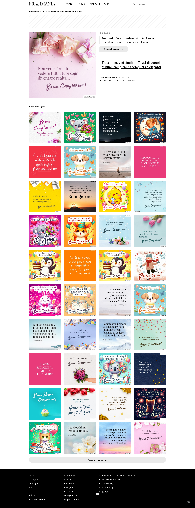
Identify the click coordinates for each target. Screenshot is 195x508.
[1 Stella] (100, 33)
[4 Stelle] (107, 33)
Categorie (34, 479)
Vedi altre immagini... (98, 460)
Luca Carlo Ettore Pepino (113, 80)
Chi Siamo (69, 475)
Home (32, 475)
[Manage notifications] (189, 502)
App (31, 487)
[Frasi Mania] (42, 3)
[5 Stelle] (109, 33)
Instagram (69, 487)
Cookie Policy (106, 487)
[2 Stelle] (102, 33)
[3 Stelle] (105, 33)
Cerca (32, 491)
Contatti (68, 479)
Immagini (33, 483)
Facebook (69, 483)
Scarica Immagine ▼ (113, 49)
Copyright (104, 491)
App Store (69, 491)
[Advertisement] (97, 21)
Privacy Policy (106, 483)
